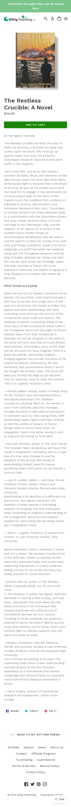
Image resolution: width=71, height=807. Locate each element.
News (42, 747)
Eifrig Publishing (26, 795)
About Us (56, 747)
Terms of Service (23, 766)
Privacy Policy (35, 772)
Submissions (46, 759)
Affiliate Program (43, 753)
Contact (21, 753)
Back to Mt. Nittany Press (38, 734)
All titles (13, 747)
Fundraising (24, 759)
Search (28, 747)
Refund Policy (49, 766)
